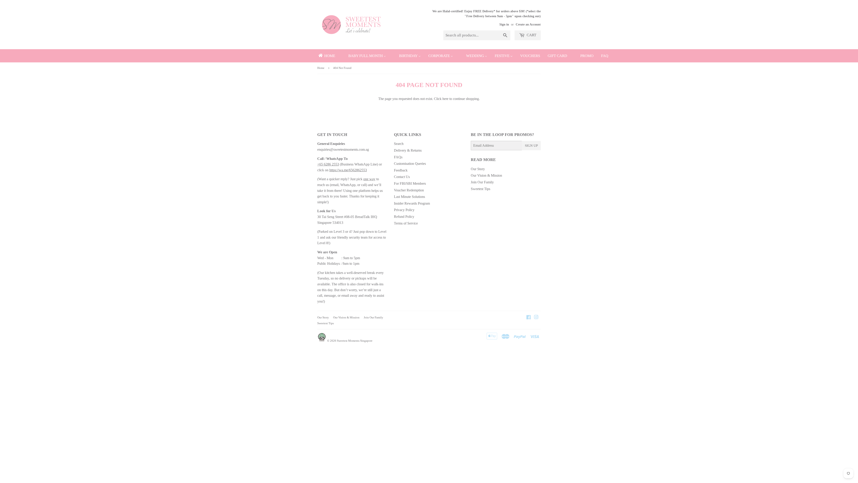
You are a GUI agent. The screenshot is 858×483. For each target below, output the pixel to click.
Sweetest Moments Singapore (354, 340)
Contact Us (402, 177)
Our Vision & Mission (486, 175)
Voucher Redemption (409, 190)
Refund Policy (404, 216)
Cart (531, 35)
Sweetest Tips (480, 189)
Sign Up (531, 145)
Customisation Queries (410, 163)
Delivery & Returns (408, 150)
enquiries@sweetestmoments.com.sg (343, 149)
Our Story (478, 169)
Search (399, 144)
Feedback (401, 170)
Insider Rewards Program (412, 203)
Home (320, 68)
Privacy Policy (404, 210)
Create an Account (528, 24)
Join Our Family (482, 182)
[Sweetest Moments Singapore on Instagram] (536, 318)
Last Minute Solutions (409, 197)
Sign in (504, 24)
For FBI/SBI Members (410, 183)
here (445, 99)
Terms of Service (406, 223)
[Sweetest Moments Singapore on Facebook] (528, 318)
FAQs (398, 157)
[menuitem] (326, 55)
